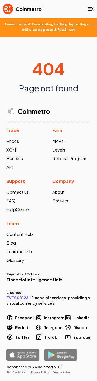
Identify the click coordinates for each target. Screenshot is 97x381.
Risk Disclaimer (16, 372)
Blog (11, 243)
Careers (60, 200)
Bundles (14, 158)
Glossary (15, 260)
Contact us (17, 192)
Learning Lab (19, 251)
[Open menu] (91, 9)
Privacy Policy (40, 372)
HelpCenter (18, 209)
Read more (66, 30)
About (58, 192)
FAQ (10, 200)
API (9, 167)
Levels (58, 150)
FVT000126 (17, 297)
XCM (11, 150)
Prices (12, 141)
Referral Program (69, 158)
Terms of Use (61, 372)
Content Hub (19, 234)
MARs (58, 141)
